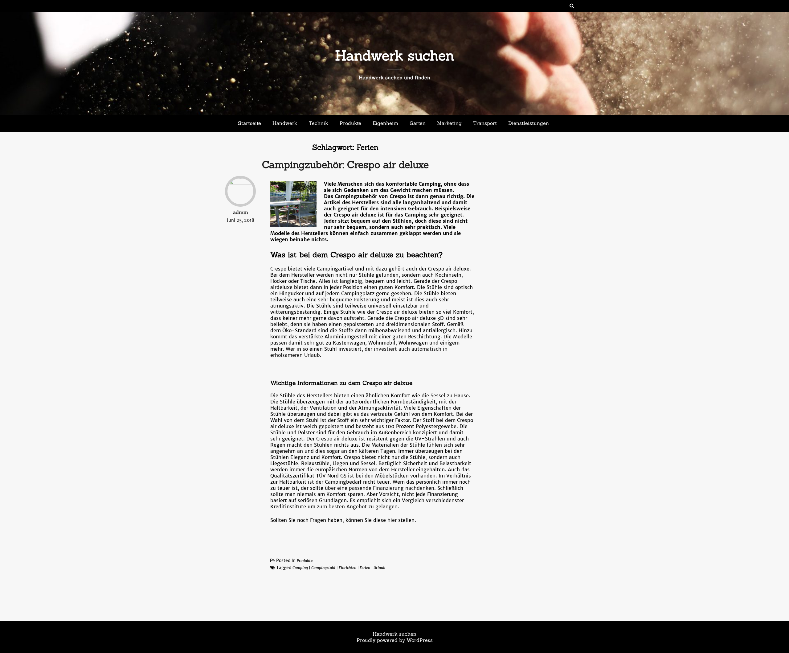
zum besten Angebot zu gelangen (357, 506)
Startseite (249, 123)
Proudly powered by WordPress (395, 640)
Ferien (365, 567)
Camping (300, 567)
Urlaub (379, 567)
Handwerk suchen (394, 55)
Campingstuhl (323, 567)
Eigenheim (385, 123)
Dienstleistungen (528, 123)
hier (392, 520)
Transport (485, 123)
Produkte (350, 123)
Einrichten (347, 567)
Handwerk (284, 123)
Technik (318, 123)
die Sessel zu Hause (445, 395)
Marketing (449, 123)
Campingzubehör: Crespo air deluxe (345, 164)
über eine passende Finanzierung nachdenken (379, 488)
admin (240, 212)
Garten (418, 123)
